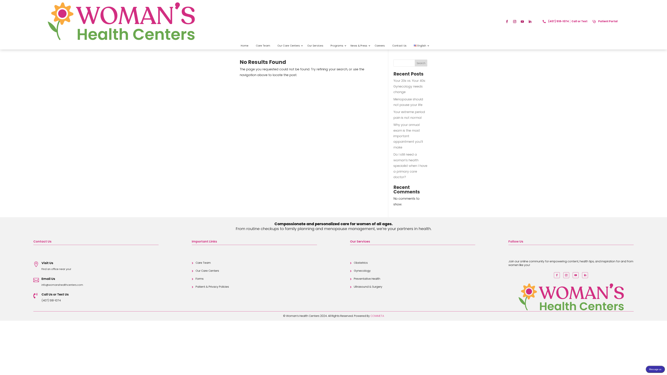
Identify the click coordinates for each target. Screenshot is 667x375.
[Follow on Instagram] (515, 21)
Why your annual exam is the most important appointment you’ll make (408, 136)
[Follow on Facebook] (507, 21)
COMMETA (377, 316)
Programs (337, 45)
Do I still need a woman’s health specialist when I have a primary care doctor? (410, 165)
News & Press (359, 45)
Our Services (315, 45)
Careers (380, 45)
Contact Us (399, 45)
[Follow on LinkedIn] (530, 21)
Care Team (263, 45)
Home (244, 45)
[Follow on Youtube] (522, 21)
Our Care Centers (288, 45)
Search (421, 63)
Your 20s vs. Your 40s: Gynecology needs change (409, 86)
